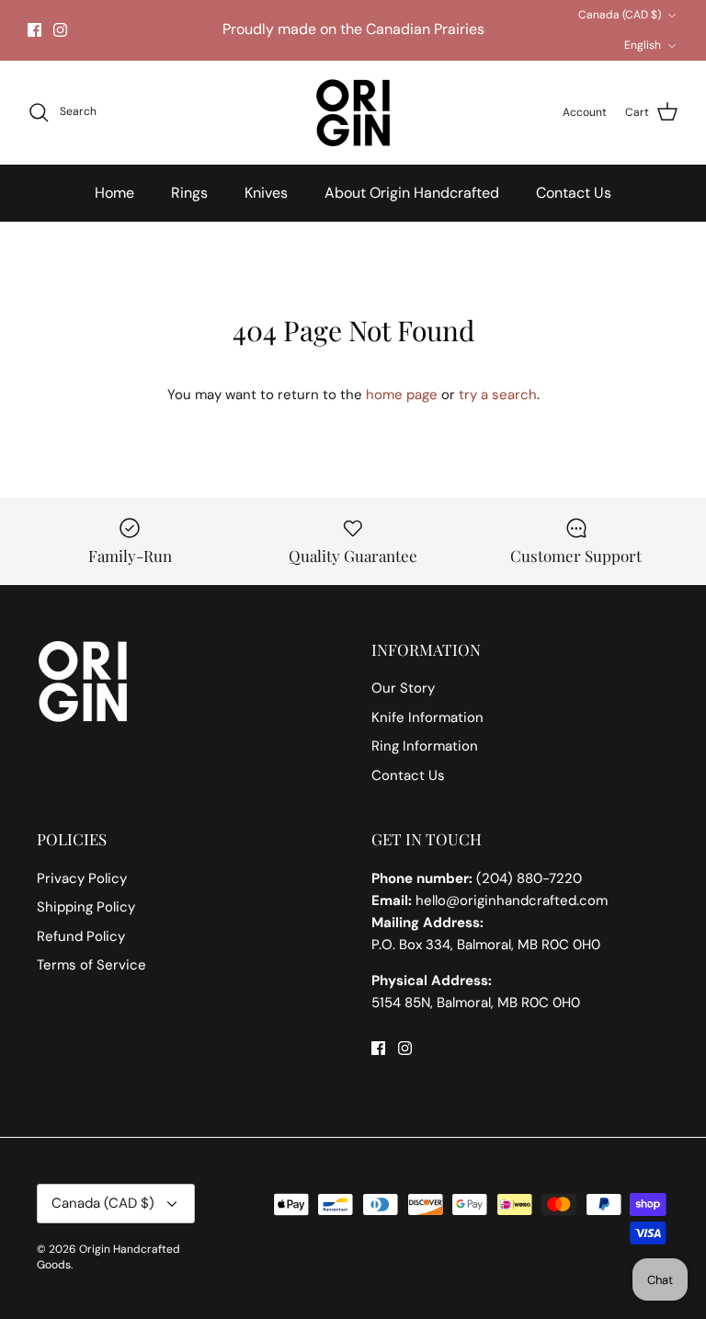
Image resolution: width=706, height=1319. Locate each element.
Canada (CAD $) (619, 14)
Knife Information (427, 717)
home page (402, 394)
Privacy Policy (82, 878)
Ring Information (424, 746)
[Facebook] (34, 30)
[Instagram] (60, 30)
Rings (189, 192)
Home (114, 192)
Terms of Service (91, 965)
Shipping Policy (86, 907)
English (642, 45)
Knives (266, 192)
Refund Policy (81, 936)
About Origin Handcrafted (412, 192)
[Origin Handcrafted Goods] (353, 112)
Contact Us (573, 192)
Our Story (403, 688)
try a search (498, 394)
